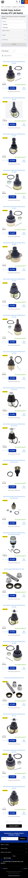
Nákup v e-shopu (5, 844)
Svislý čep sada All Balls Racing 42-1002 (14, 569)
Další (19, 821)
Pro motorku (8, 6)
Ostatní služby (4, 848)
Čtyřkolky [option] (5, 24)
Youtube (25, 868)
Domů (2, 6)
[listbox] (14, 26)
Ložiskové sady (21, 6)
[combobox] (14, 21)
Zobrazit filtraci (7, 55)
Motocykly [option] (5, 27)
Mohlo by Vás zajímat (6, 852)
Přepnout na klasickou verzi (14, 875)
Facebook (5, 868)
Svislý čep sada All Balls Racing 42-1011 (14, 677)
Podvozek (15, 6)
